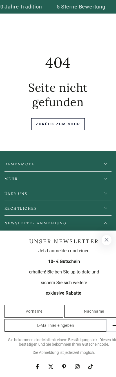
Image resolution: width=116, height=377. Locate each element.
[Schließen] (106, 240)
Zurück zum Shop (58, 124)
